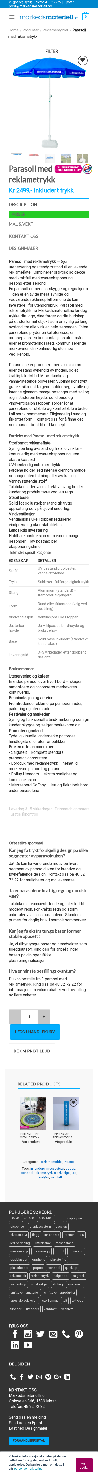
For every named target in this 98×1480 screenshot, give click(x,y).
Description (23, 204)
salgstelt (78, 1276)
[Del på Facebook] (22, 1377)
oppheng (38, 1259)
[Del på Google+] (57, 1377)
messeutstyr (55, 1168)
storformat (50, 1300)
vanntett (56, 1177)
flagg (36, 1235)
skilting (58, 1284)
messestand (65, 1243)
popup (70, 1168)
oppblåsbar (18, 1259)
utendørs (42, 1177)
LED (81, 1235)
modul (59, 1251)
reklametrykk (44, 1173)
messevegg (41, 1251)
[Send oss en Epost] (53, 1334)
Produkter (30, 30)
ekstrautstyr (18, 1235)
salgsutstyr (18, 1284)
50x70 (14, 1218)
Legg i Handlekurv (35, 1032)
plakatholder (19, 1268)
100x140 (45, 1218)
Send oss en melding (27, 1417)
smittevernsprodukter (59, 1292)
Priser (18, 214)
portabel (27, 1173)
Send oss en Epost (25, 1422)
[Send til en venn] (39, 1377)
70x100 (29, 1218)
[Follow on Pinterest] (79, 1334)
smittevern (75, 1284)
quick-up (71, 1268)
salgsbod (61, 1276)
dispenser (17, 1226)
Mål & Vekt (21, 224)
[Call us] (66, 1334)
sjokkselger (62, 1173)
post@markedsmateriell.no (30, 6)
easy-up (61, 1226)
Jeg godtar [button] (84, 1465)
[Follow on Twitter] (40, 1334)
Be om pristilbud (32, 1051)
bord (59, 1218)
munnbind (76, 1251)
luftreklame (43, 1243)
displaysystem (40, 1226)
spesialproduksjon (23, 1300)
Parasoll (69, 1162)
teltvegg (78, 1300)
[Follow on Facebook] (15, 1334)
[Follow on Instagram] (28, 1334)
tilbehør (15, 1309)
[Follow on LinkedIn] (15, 1345)
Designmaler (23, 248)
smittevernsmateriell (24, 1292)
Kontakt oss (24, 236)
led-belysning (20, 1243)
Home (13, 30)
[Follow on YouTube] (28, 1345)
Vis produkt (31, 1142)
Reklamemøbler (55, 30)
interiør (69, 1235)
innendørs (37, 1168)
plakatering (58, 1259)
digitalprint (75, 1218)
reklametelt (18, 1276)
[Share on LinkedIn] (67, 1377)
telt (74, 1173)
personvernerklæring (28, 1468)
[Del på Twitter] (30, 1377)
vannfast (50, 1309)
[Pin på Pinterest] (48, 1377)
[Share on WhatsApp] (13, 1377)
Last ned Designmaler (28, 1428)
